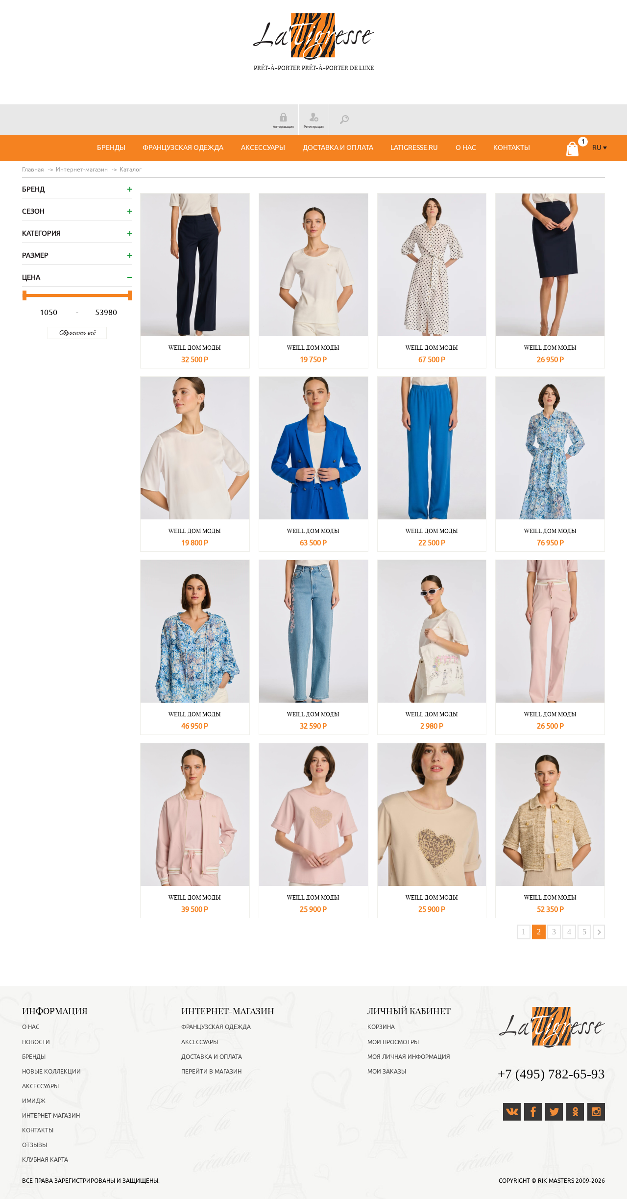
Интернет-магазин (51, 1116)
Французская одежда (183, 148)
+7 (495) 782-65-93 (551, 1074)
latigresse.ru (414, 148)
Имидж (34, 1101)
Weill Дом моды (195, 347)
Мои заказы (386, 1072)
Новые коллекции (51, 1072)
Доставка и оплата (338, 148)
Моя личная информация (408, 1057)
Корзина (381, 1027)
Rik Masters (556, 1181)
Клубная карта (45, 1160)
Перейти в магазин (211, 1072)
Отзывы (34, 1145)
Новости (36, 1042)
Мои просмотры (393, 1042)
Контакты (511, 148)
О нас (466, 148)
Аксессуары (263, 148)
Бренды (111, 148)
